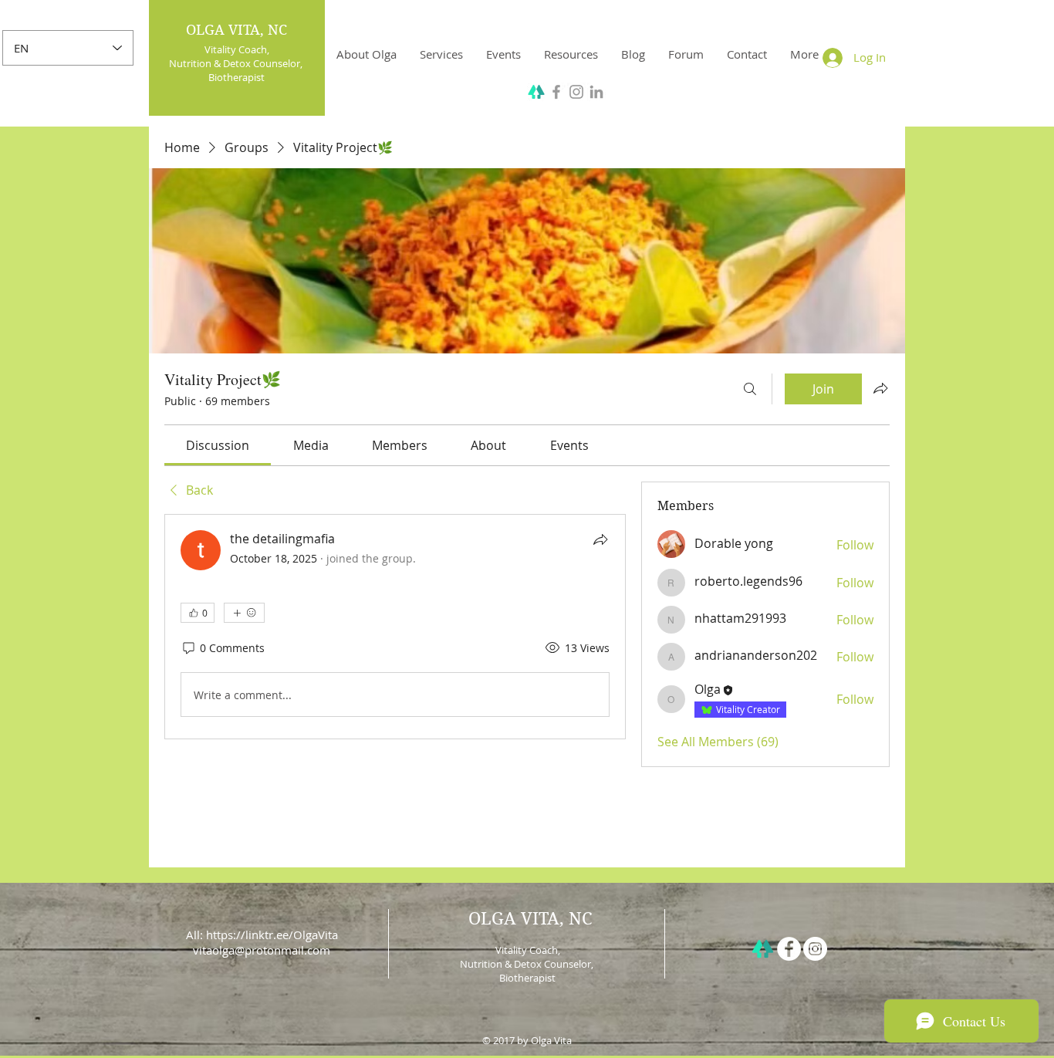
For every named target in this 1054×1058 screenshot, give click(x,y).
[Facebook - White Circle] (789, 949)
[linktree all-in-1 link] (763, 949)
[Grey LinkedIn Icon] (596, 92)
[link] (217, 445)
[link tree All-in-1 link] (536, 92)
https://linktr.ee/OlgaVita (272, 934)
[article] (395, 626)
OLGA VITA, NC (236, 30)
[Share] (600, 539)
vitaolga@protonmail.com (261, 950)
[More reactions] (244, 613)
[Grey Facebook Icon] (556, 92)
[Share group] (880, 388)
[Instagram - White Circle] (815, 949)
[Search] (750, 389)
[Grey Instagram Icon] (576, 92)
